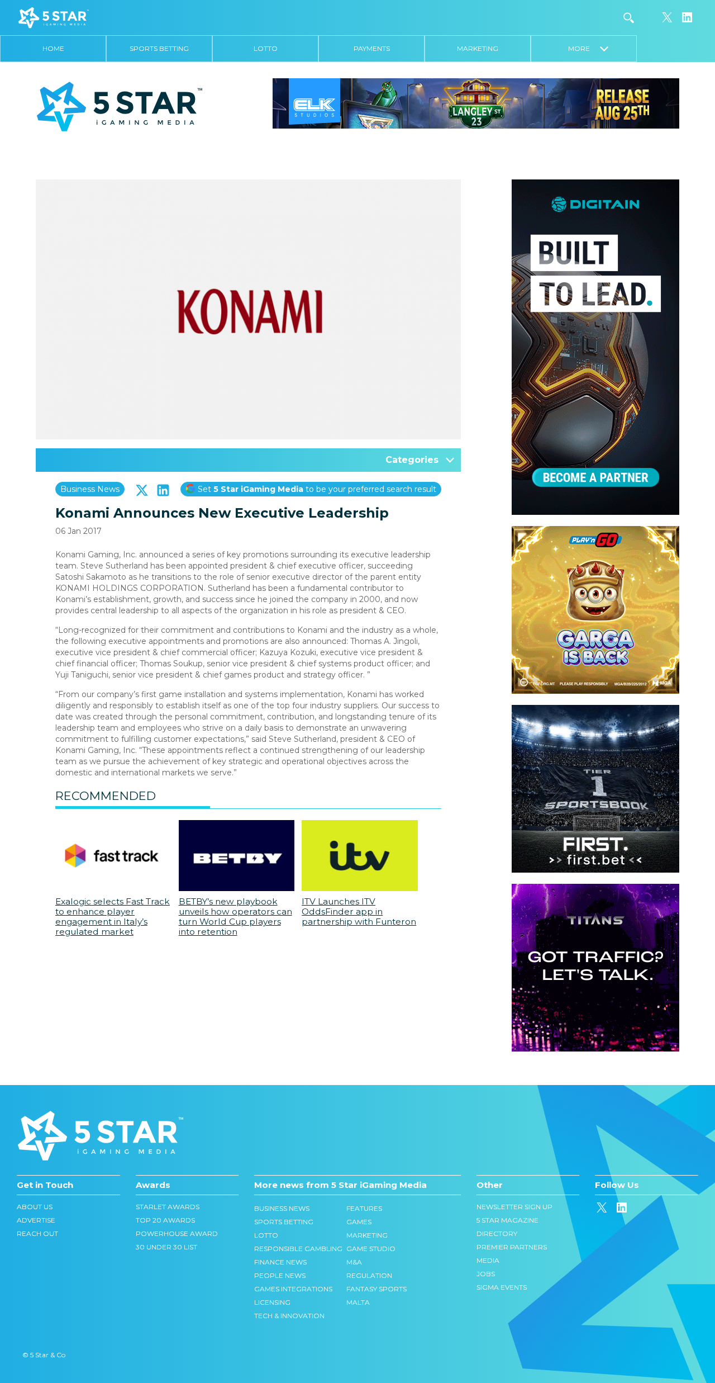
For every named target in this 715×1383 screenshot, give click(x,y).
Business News (90, 489)
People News (280, 1275)
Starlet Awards (167, 1206)
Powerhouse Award (177, 1233)
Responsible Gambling (298, 1248)
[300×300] (595, 532)
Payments (372, 48)
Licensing (272, 1302)
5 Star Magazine (507, 1220)
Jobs (485, 1274)
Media (487, 1260)
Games (358, 1222)
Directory (496, 1233)
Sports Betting (159, 48)
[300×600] (595, 185)
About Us (35, 1206)
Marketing (477, 48)
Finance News (280, 1262)
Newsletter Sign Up (514, 1206)
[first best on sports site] (595, 710)
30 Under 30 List (166, 1247)
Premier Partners (511, 1247)
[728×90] (476, 103)
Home (53, 48)
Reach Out (37, 1233)
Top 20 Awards (165, 1220)
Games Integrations (293, 1289)
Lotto (266, 48)
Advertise (36, 1220)
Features (364, 1208)
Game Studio (370, 1248)
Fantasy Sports (376, 1289)
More (584, 48)
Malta (358, 1302)
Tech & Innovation (289, 1315)
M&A (354, 1262)
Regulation (369, 1275)
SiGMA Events (501, 1287)
